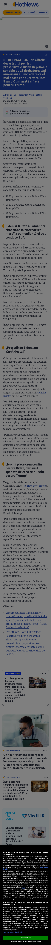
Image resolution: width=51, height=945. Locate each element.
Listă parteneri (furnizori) (12, 932)
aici (23, 888)
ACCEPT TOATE (25, 938)
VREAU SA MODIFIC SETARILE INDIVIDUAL (25, 941)
